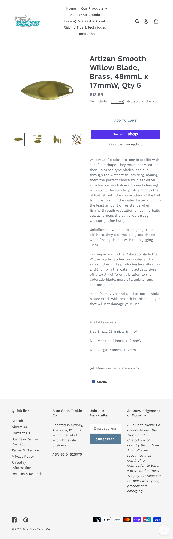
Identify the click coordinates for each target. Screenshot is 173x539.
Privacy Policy (23, 456)
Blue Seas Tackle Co (36, 529)
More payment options (125, 144)
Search (17, 421)
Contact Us (21, 433)
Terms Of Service (25, 450)
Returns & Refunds (27, 474)
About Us (19, 427)
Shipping (117, 101)
